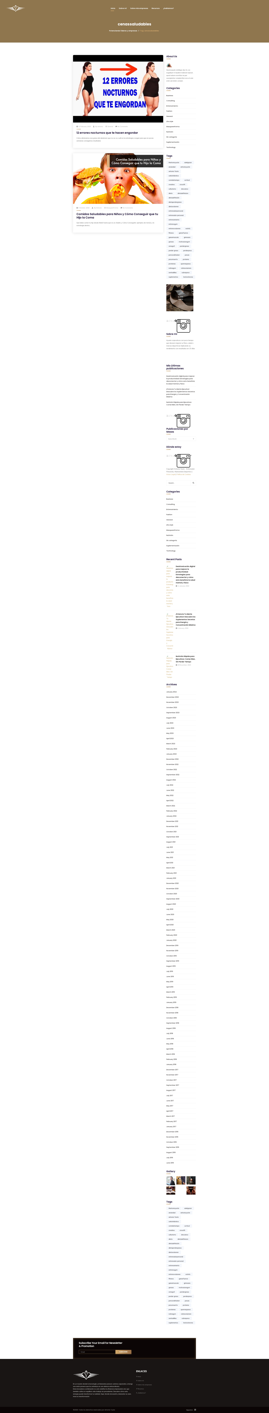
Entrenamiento (172, 106)
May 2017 (169, 1106)
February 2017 (171, 1121)
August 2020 (171, 904)
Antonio (100, 126)
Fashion (169, 111)
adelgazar (188, 162)
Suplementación (172, 142)
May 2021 (169, 857)
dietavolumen (174, 207)
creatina (172, 184)
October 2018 (171, 1018)
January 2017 (171, 1126)
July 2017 (169, 1095)
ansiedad (172, 167)
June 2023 (170, 728)
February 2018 (171, 1059)
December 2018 (172, 1007)
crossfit (182, 184)
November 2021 (172, 826)
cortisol (187, 180)
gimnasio (187, 237)
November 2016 (172, 1137)
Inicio (113, 8)
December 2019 (172, 945)
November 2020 (172, 888)
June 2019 (170, 976)
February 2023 (171, 749)
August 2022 (171, 780)
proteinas (172, 264)
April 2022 (169, 800)
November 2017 (172, 1075)
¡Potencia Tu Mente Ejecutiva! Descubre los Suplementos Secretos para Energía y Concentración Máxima (180, 393)
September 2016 (172, 1147)
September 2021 (172, 837)
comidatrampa (174, 180)
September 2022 (172, 775)
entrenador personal (176, 215)
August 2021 (170, 842)
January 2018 (171, 1064)
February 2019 (171, 997)
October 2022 (171, 769)
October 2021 (171, 832)
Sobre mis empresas (139, 8)
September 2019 (172, 961)
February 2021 (171, 873)
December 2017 (172, 1070)
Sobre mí (123, 8)
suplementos (173, 277)
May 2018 (169, 1044)
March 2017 (170, 1116)
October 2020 (171, 894)
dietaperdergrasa (175, 202)
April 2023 (170, 738)
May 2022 (169, 795)
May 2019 (169, 981)
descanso (184, 189)
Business (169, 95)
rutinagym (172, 268)
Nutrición (169, 132)
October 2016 (171, 1142)
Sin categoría (171, 137)
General (110, 126)
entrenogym (173, 224)
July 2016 (169, 1157)
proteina (186, 259)
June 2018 (170, 1039)
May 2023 (169, 733)
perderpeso (187, 251)
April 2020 (170, 925)
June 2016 (170, 1163)
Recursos (156, 8)
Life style (169, 121)
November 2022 (172, 764)
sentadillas (173, 273)
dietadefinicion (183, 193)
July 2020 (169, 909)
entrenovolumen (174, 229)
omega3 (172, 246)
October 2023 (171, 707)
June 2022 (170, 790)
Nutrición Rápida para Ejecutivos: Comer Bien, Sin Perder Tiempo (179, 403)
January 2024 (171, 692)
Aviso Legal (170, 474)
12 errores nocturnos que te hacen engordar (107, 133)
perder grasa (173, 251)
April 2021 (169, 863)
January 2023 (171, 754)
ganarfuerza (183, 233)
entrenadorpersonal (176, 211)
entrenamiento (174, 220)
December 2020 (172, 883)
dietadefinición (174, 198)
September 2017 (172, 1085)
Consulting (170, 101)
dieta (170, 193)
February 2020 (171, 935)
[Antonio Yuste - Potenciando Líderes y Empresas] (15, 8)
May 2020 (169, 919)
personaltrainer (174, 255)
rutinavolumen (186, 268)
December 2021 (172, 821)
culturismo (172, 189)
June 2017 (170, 1101)
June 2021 (170, 852)
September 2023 (172, 712)
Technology (170, 147)
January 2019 (171, 1002)
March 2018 (170, 1054)
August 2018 (171, 1028)
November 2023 (172, 702)
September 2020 (172, 899)
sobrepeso (186, 273)
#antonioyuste (174, 162)
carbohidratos (174, 176)
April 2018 (169, 1049)
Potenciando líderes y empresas (123, 31)
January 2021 (171, 878)
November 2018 (172, 1013)
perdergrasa (184, 246)
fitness (171, 233)
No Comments (123, 126)
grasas (171, 242)
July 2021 (169, 847)
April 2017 (169, 1111)
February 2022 (171, 811)
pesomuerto (173, 259)
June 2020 (170, 914)
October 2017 (171, 1080)
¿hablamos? (168, 8)
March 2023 (170, 743)
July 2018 (169, 1033)
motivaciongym (184, 242)
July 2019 (169, 971)
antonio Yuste (174, 171)
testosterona (188, 277)
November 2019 (172, 950)
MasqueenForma (112, 208)
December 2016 (172, 1132)
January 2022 (171, 816)
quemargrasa (186, 264)
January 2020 (171, 940)
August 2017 (171, 1090)
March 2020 (170, 930)
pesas (187, 255)
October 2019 (171, 956)
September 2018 (172, 1023)
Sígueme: (189, 1410)
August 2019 (171, 966)
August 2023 (171, 718)
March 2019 (170, 992)
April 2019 (169, 987)
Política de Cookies (184, 474)
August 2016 (171, 1152)
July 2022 (169, 785)
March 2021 (170, 868)
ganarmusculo (174, 237)
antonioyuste (185, 167)
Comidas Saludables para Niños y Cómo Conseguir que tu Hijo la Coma (117, 215)
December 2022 (172, 759)
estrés (188, 229)
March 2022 (170, 806)
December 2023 (172, 697)
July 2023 (169, 723)
